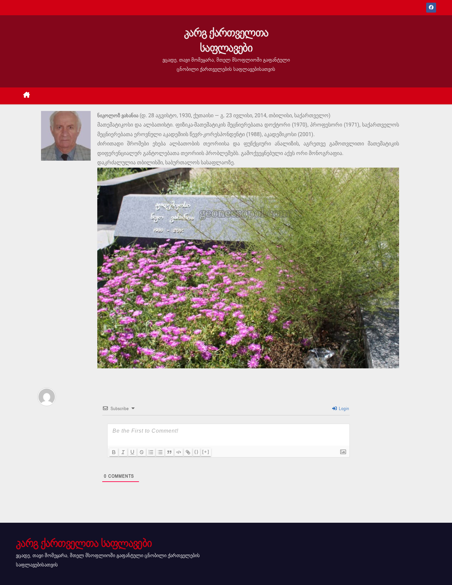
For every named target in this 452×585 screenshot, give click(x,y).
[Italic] (123, 452)
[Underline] (132, 452)
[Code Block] (178, 452)
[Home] (26, 95)
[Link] (188, 452)
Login (343, 408)
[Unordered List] (160, 452)
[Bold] (113, 452)
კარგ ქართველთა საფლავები (226, 40)
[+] (205, 451)
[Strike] (141, 452)
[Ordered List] (151, 452)
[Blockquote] (169, 452)
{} (196, 451)
